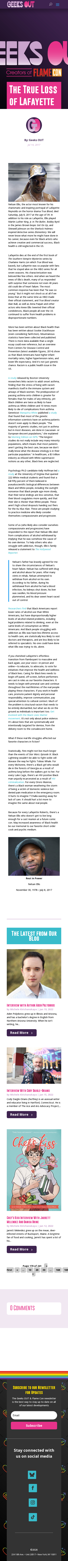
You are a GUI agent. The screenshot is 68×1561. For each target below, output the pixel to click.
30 (44, 1269)
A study (12, 378)
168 (58, 1269)
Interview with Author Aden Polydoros (31, 1005)
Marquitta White (28, 412)
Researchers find (17, 608)
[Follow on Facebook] (33, 1488)
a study (53, 412)
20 (37, 1269)
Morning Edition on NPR (24, 437)
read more (19, 1032)
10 (30, 1269)
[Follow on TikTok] (33, 1517)
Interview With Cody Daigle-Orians (28, 1090)
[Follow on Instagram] (33, 1502)
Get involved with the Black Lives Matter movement (31, 715)
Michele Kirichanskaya (23, 1009)
